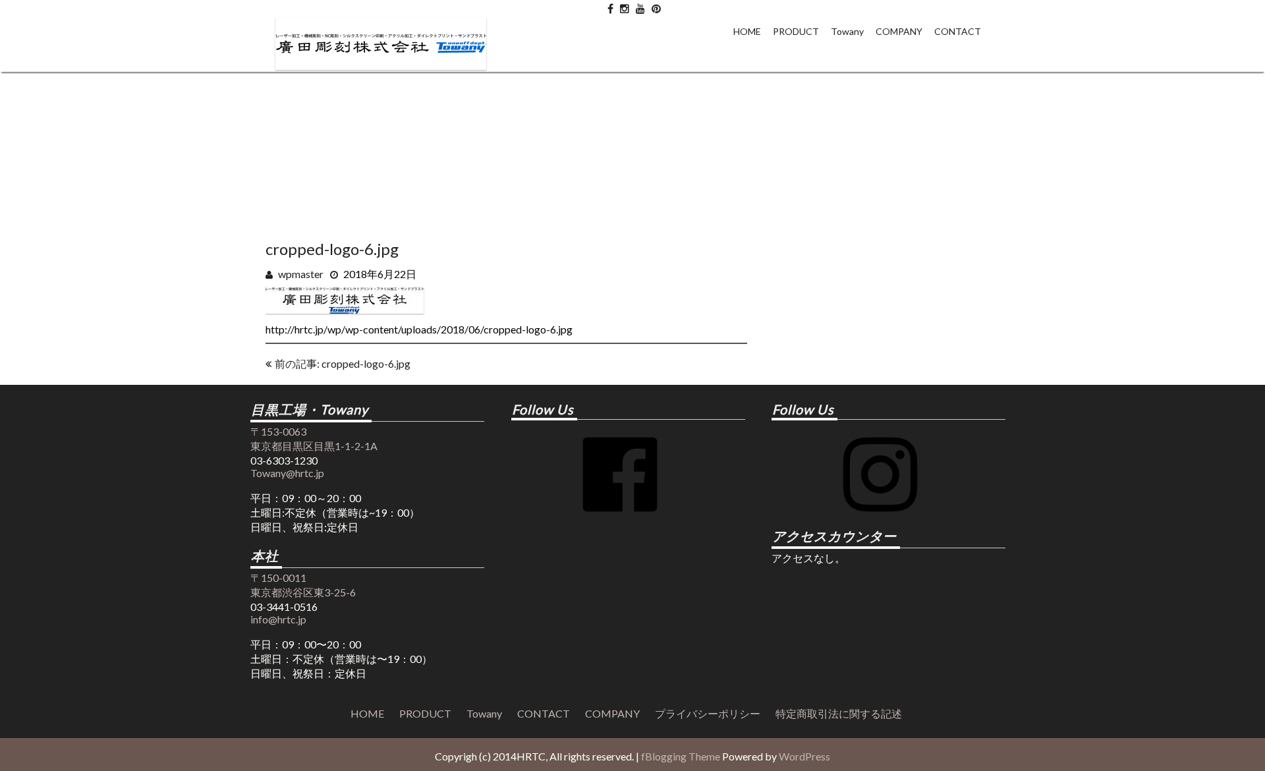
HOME (747, 31)
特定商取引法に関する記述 (838, 713)
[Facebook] (620, 519)
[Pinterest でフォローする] (656, 5)
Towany (847, 31)
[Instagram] (880, 519)
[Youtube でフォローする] (640, 5)
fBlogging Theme (680, 756)
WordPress (804, 756)
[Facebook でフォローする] (610, 5)
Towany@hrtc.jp (287, 473)
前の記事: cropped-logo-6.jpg (342, 363)
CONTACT (957, 31)
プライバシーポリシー (707, 713)
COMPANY (899, 31)
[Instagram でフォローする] (624, 5)
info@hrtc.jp (278, 619)
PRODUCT (796, 31)
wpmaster (300, 274)
